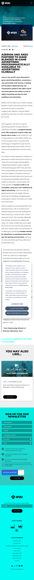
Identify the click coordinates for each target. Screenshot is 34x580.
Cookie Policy (22, 285)
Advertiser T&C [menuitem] (17, 541)
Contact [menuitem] (17, 560)
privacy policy (8, 464)
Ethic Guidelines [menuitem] (17, 558)
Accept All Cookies (17, 308)
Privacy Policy (9, 287)
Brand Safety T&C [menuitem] (17, 553)
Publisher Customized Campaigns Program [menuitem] (17, 546)
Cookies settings (17, 304)
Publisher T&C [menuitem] (17, 543)
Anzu (16, 46)
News (4, 16)
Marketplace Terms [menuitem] (17, 555)
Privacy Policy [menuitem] (17, 548)
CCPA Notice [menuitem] (17, 550)
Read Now (10, 397)
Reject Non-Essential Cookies (17, 313)
